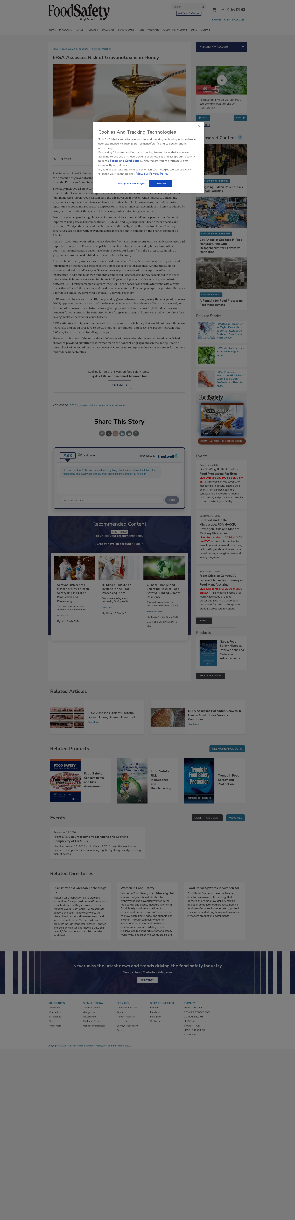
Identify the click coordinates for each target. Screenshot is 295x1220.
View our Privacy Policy (152, 174)
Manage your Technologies (131, 183)
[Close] (199, 126)
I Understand (160, 183)
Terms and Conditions (124, 161)
